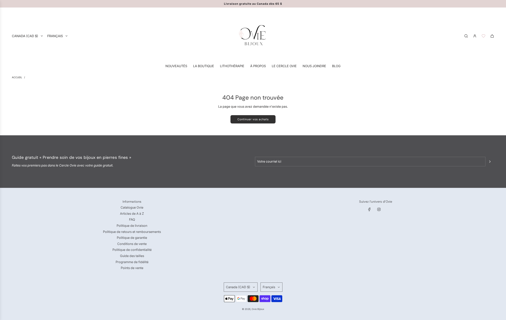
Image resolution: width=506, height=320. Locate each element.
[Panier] (492, 36)
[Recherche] (466, 36)
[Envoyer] (489, 161)
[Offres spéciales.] (483, 36)
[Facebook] (369, 209)
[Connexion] (474, 36)
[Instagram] (379, 209)
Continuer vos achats (253, 119)
